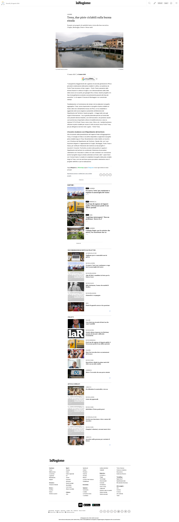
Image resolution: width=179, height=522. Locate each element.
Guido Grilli (82, 74)
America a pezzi (53, 493)
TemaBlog (119, 477)
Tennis (67, 477)
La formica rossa (87, 493)
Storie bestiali (103, 481)
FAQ (72, 510)
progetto (69, 175)
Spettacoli (85, 468)
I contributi (85, 495)
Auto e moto (103, 486)
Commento (85, 490)
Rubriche (102, 473)
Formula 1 (68, 479)
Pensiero (85, 472)
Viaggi (101, 477)
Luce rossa (69, 487)
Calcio (67, 472)
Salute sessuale (104, 494)
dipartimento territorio (72, 173)
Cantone (51, 468)
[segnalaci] (155, 3)
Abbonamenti (51, 510)
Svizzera (51, 482)
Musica (84, 477)
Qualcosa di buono (121, 473)
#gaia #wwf (120, 479)
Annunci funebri (82, 510)
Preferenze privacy (70, 512)
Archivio (119, 490)
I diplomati (102, 488)
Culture (68, 492)
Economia (86, 484)
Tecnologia (102, 479)
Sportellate (68, 485)
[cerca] (149, 3)
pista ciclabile (88, 173)
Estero (51, 488)
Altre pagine (120, 486)
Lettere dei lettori (104, 468)
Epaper (166, 3)
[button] (101, 511)
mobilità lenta (81, 173)
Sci (67, 475)
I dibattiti (102, 470)
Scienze (85, 473)
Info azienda (120, 493)
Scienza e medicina (121, 470)
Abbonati (160, 3)
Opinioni (85, 488)
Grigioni (51, 479)
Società (85, 475)
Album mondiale (70, 489)
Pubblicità (76, 510)
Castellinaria (86, 481)
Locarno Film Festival (88, 479)
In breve (119, 491)
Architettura (103, 484)
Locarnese (51, 473)
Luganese (51, 475)
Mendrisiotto (52, 477)
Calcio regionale (70, 473)
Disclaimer (57, 510)
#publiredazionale (121, 481)
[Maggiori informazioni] (96, 79)
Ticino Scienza (120, 468)
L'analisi (85, 491)
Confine (51, 490)
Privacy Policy (52, 512)
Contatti (68, 510)
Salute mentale (103, 492)
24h (118, 488)
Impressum (63, 510)
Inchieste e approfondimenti (104, 475)
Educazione (120, 472)
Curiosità (102, 482)
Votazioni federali (53, 484)
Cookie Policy (61, 512)
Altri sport (68, 481)
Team (118, 495)
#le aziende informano (122, 482)
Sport (67, 468)
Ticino (50, 470)
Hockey (68, 470)
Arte (67, 494)
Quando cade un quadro (106, 490)
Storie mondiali (69, 483)
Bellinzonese (52, 472)
